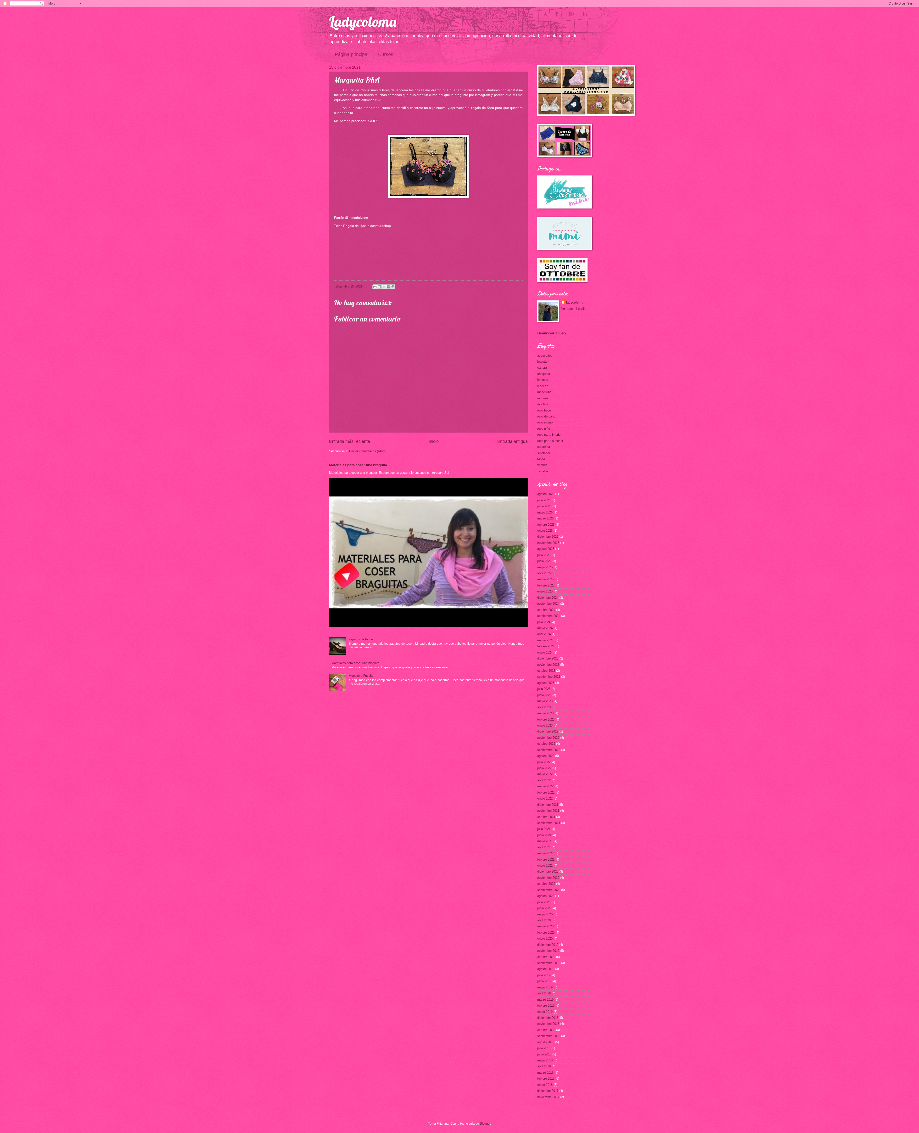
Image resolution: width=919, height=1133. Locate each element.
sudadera (543, 447)
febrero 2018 (546, 1078)
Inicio (434, 441)
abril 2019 (544, 993)
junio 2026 (544, 506)
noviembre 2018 (548, 1024)
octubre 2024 (546, 610)
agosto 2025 (545, 549)
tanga (541, 459)
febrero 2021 (546, 859)
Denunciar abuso (551, 333)
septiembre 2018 (548, 1036)
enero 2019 (545, 1012)
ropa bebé (544, 410)
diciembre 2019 (547, 945)
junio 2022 (544, 768)
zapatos (542, 471)
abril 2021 (544, 847)
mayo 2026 (545, 512)
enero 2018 (545, 1085)
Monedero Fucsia (361, 675)
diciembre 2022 (547, 731)
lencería (542, 386)
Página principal (351, 54)
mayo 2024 (545, 628)
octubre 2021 (546, 817)
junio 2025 (544, 561)
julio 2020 (543, 902)
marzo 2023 (545, 713)
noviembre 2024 (548, 603)
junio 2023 (544, 695)
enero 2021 (545, 865)
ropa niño (543, 428)
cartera (542, 367)
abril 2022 (544, 780)
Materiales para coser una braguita (358, 465)
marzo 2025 (545, 579)
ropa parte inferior (549, 434)
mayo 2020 (545, 914)
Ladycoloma (362, 21)
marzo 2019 (545, 999)
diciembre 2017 (547, 1091)
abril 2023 (544, 707)
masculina (544, 392)
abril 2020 (544, 920)
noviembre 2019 (548, 951)
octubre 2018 (546, 1030)
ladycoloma (574, 302)
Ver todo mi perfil (573, 308)
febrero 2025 (546, 585)
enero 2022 (545, 798)
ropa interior (545, 422)
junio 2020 (544, 908)
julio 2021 (543, 829)
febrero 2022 (546, 792)
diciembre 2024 (547, 597)
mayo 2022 (545, 774)
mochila (542, 404)
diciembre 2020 (547, 871)
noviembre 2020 (548, 877)
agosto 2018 (545, 1042)
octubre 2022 (546, 743)
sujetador (543, 453)
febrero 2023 (546, 719)
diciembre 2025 (547, 536)
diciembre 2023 (547, 658)
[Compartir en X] (383, 286)
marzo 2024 (545, 640)
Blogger (485, 1123)
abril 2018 (544, 1066)
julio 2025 (543, 555)
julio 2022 (543, 762)
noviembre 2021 (548, 810)
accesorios (544, 355)
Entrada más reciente (349, 441)
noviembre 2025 (548, 543)
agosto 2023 (545, 683)
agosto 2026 (545, 494)
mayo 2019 (545, 987)
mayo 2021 (545, 841)
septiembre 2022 (548, 750)
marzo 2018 (545, 1072)
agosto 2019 (545, 969)
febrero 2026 (546, 524)
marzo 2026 (545, 518)
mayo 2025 (545, 567)
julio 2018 (543, 1048)
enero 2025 (545, 591)
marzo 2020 (545, 926)
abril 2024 (544, 634)
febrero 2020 (546, 932)
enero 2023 (545, 725)
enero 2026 (545, 530)
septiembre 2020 (548, 890)
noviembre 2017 (548, 1097)
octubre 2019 (546, 957)
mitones (542, 398)
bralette (542, 361)
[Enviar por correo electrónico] (374, 286)
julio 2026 (543, 500)
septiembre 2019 (548, 963)
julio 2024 (543, 622)
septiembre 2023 (548, 676)
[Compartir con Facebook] (388, 286)
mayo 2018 (545, 1060)
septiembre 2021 (548, 823)
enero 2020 (545, 938)
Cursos (385, 54)
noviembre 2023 (548, 664)
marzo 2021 (545, 853)
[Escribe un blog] (379, 286)
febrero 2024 (546, 646)
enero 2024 (545, 652)
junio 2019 (544, 981)
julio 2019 (543, 975)
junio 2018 (544, 1054)
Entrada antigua (512, 441)
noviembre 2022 (548, 737)
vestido (542, 465)
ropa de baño (546, 416)
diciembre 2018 (547, 1018)
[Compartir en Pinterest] (393, 286)
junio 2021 (544, 835)
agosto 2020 (545, 896)
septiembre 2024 (548, 616)
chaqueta (543, 374)
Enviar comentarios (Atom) (367, 451)
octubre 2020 (546, 883)
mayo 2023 (545, 701)
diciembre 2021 (547, 804)
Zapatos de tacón (361, 639)
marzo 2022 (545, 786)
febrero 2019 (546, 1005)
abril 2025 (544, 573)
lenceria (542, 380)
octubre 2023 (546, 670)
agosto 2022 (545, 756)
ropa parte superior (550, 441)
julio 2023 (543, 689)
